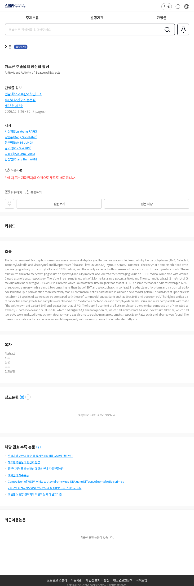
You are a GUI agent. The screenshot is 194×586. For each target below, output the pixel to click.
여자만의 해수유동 (18, 475)
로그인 (166, 6)
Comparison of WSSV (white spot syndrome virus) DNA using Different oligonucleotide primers (66, 481)
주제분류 (32, 17)
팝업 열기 (28, 397)
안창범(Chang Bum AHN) (21, 159)
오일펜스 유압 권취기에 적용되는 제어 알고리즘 (35, 494)
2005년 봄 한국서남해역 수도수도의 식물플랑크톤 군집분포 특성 (44, 488)
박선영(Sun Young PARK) (21, 131)
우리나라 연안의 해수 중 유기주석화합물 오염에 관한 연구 (40, 456)
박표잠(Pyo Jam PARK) (20, 153)
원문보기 (59, 203)
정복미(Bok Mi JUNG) (19, 142)
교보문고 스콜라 (57, 580)
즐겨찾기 (182, 34)
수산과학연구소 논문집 (20, 99)
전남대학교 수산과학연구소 (23, 94)
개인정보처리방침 (97, 580)
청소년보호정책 (122, 580)
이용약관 (76, 580)
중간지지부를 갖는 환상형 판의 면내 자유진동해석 (36, 468)
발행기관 (97, 17)
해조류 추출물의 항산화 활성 (24, 462)
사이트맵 (141, 580)
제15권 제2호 (14, 105)
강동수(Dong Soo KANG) (21, 137)
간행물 (162, 17)
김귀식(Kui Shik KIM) (18, 148)
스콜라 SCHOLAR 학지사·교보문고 (15, 7)
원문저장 (147, 203)
